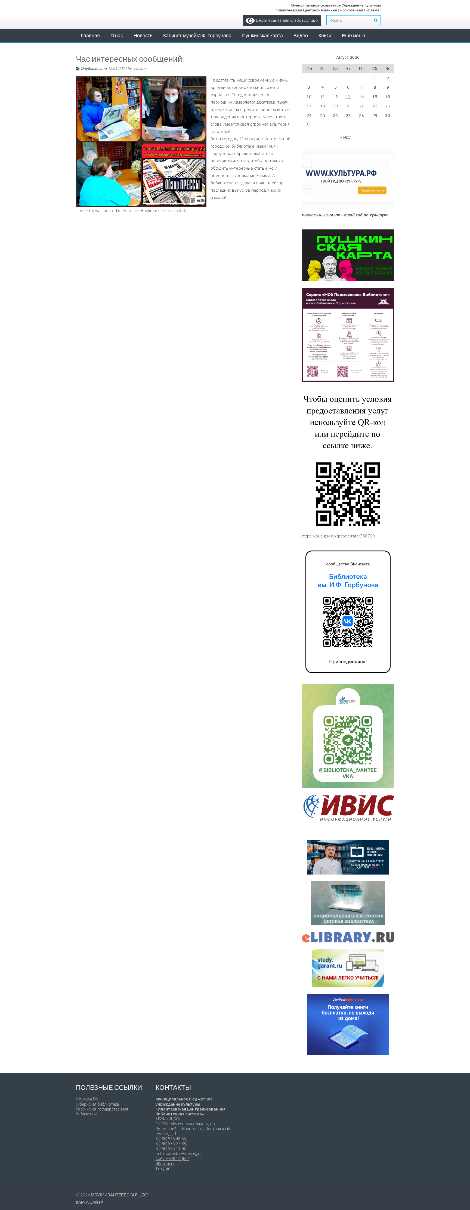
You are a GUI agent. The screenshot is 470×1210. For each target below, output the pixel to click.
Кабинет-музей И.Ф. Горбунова (197, 35)
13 (348, 96)
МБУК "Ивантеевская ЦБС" (120, 1194)
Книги (325, 35)
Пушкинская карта (262, 35)
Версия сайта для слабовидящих (286, 20)
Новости (143, 35)
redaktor (139, 68)
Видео (300, 35)
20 (348, 105)
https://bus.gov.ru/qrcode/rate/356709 (338, 536)
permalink (177, 210)
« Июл (345, 137)
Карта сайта (89, 1202)
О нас (116, 35)
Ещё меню (353, 35)
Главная (90, 35)
